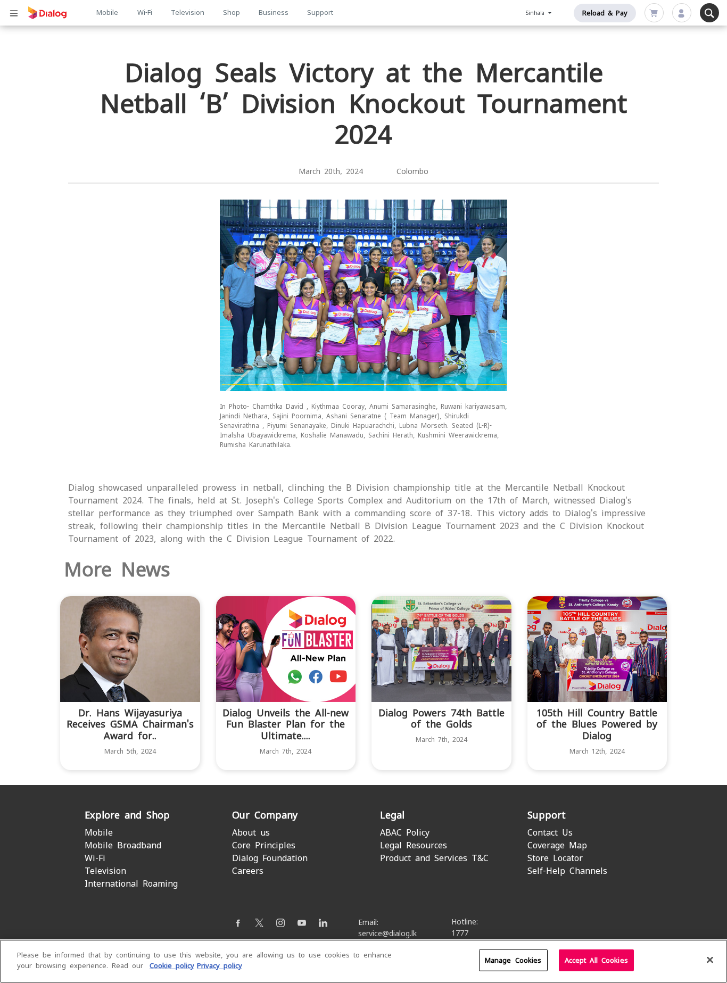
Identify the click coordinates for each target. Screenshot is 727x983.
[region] (363, 961)
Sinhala (536, 13)
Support (320, 12)
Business (273, 12)
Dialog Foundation (270, 858)
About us (251, 832)
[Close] (710, 959)
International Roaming (131, 883)
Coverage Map (557, 845)
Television (187, 12)
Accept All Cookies (596, 960)
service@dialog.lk (387, 933)
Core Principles (263, 845)
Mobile (107, 12)
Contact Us (550, 832)
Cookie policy (172, 965)
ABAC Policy (404, 832)
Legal (392, 815)
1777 (459, 933)
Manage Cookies (513, 960)
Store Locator (555, 858)
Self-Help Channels (567, 871)
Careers (247, 871)
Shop (231, 12)
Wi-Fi (144, 12)
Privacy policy (219, 965)
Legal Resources (413, 845)
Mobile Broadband (123, 845)
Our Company (265, 815)
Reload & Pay (604, 13)
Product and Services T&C (434, 858)
